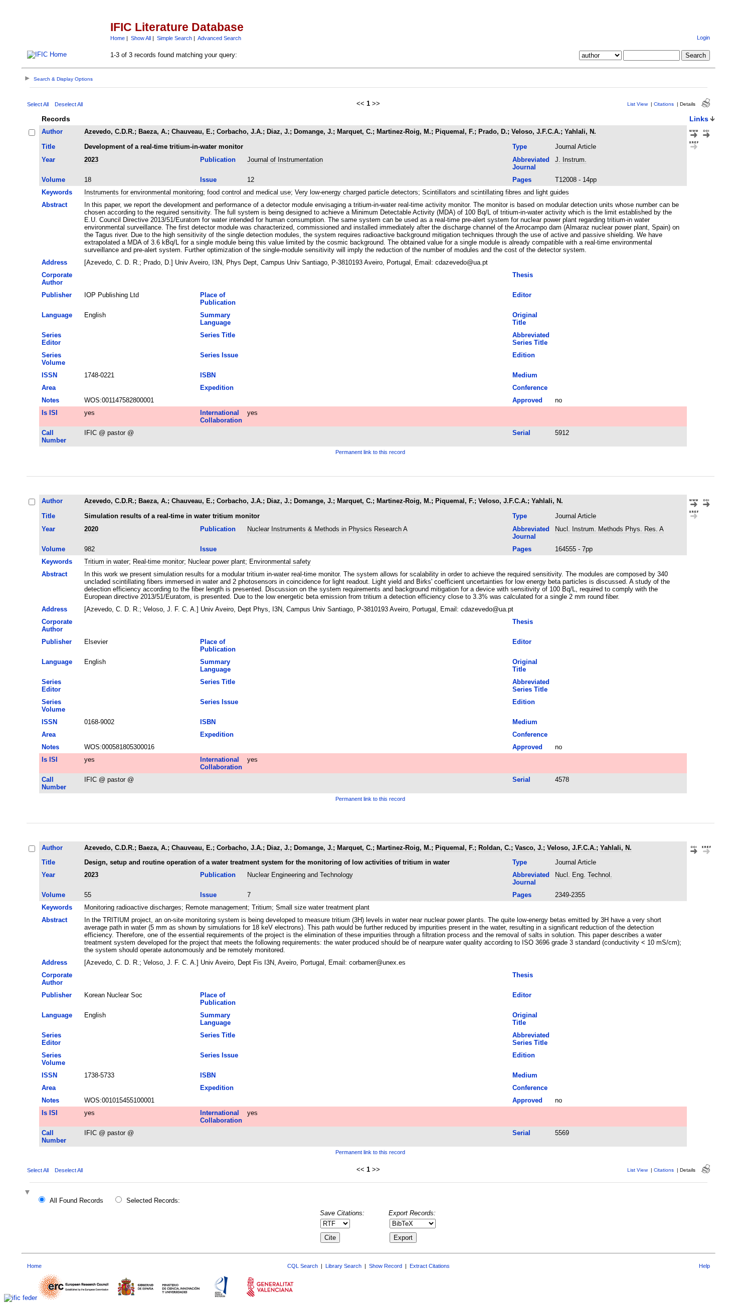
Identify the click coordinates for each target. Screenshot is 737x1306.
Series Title (217, 335)
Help (704, 1266)
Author (52, 131)
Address (54, 262)
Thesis (522, 275)
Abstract (54, 204)
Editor (521, 295)
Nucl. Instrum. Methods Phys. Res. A (609, 529)
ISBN (208, 375)
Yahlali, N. (580, 131)
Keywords (57, 192)
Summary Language (215, 318)
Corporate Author (57, 278)
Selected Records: (153, 1200)
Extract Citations (430, 1266)
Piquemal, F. (454, 131)
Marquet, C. (355, 131)
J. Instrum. (571, 159)
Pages (521, 179)
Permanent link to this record (370, 452)
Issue (208, 179)
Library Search (343, 1266)
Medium (524, 375)
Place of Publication (218, 298)
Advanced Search (219, 38)
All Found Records (76, 1200)
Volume (53, 179)
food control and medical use (249, 192)
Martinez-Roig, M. (404, 131)
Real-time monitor (158, 561)
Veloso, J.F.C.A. (536, 131)
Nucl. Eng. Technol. (583, 875)
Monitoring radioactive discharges (132, 907)
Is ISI (50, 412)
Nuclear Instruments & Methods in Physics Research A (327, 529)
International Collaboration (221, 416)
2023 (91, 159)
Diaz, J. (278, 131)
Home (117, 38)
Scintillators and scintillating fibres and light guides (495, 192)
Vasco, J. (529, 847)
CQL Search (302, 1266)
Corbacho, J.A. (240, 131)
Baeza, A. (152, 131)
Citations (664, 104)
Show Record (385, 1266)
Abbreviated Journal (530, 163)
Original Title (524, 318)
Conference (529, 387)
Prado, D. (492, 131)
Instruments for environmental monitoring (143, 192)
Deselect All (69, 104)
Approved (527, 400)
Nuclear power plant (216, 561)
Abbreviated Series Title (530, 338)
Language (57, 315)
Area (49, 387)
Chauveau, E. (192, 131)
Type (519, 146)
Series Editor (51, 338)
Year (48, 159)
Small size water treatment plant (323, 907)
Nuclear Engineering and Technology (300, 875)
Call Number (54, 436)
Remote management (217, 907)
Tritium (262, 907)
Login (703, 38)
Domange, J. (313, 131)
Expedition (217, 387)
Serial (521, 433)
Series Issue (219, 355)
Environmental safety (280, 561)
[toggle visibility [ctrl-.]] (28, 1193)
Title (48, 146)
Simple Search (174, 38)
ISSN (49, 375)
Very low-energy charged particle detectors (356, 192)
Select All (38, 104)
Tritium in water (106, 561)
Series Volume (53, 358)
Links (698, 119)
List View (637, 104)
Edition (523, 355)
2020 (91, 529)
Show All (141, 38)
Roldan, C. (494, 847)
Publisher (57, 295)
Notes (50, 400)
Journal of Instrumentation (285, 159)
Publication (218, 159)
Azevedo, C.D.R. (109, 131)
